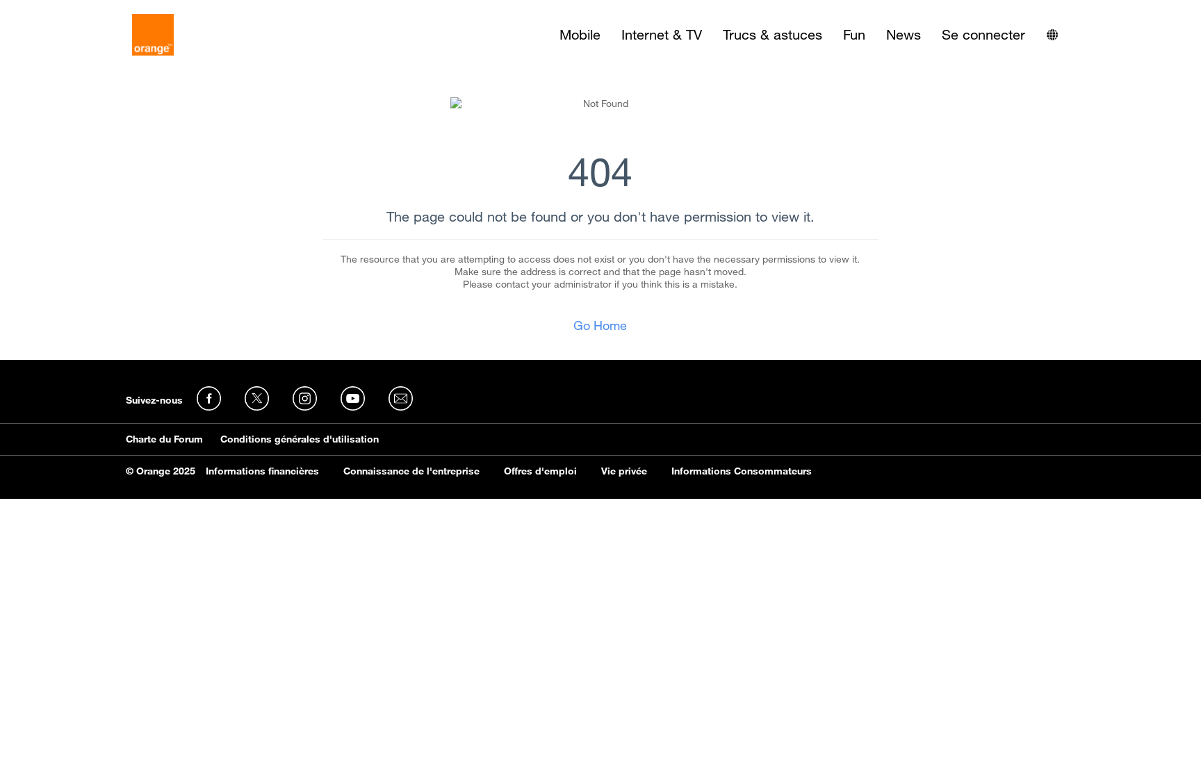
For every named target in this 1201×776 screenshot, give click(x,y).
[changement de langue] (1052, 34)
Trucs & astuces (772, 34)
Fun (854, 34)
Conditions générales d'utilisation (299, 439)
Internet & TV (661, 34)
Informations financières (262, 471)
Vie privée (624, 471)
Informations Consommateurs (741, 471)
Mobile (579, 34)
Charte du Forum (164, 439)
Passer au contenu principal (74, 10)
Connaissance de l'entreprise (411, 471)
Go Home (600, 325)
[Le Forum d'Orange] (153, 34)
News (903, 34)
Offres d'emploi (540, 471)
